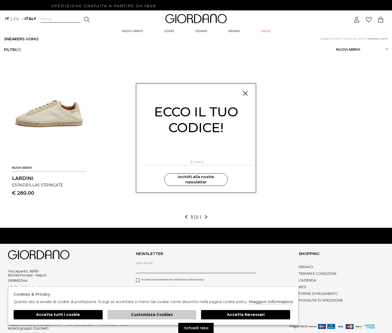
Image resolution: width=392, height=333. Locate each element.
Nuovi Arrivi (132, 31)
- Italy (29, 18)
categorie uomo (331, 38)
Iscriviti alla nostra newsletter (196, 179)
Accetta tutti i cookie (58, 314)
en (16, 18)
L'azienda (307, 280)
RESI (302, 287)
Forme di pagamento (318, 294)
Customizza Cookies (152, 314)
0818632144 (17, 281)
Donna (201, 31)
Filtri (12, 49)
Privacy (306, 267)
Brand (234, 31)
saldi (265, 31)
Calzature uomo (354, 38)
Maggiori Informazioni (271, 301)
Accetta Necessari (246, 314)
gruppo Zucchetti (34, 328)
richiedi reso (196, 328)
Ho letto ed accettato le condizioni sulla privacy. (172, 279)
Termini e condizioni (317, 274)
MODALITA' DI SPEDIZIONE (321, 300)
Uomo (169, 31)
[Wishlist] (368, 19)
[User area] (356, 19)
